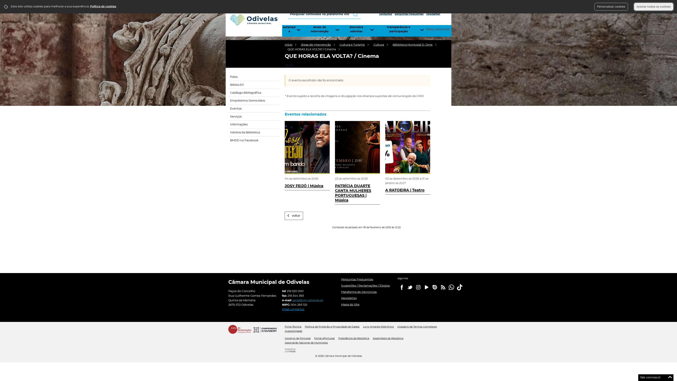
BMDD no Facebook (244, 140)
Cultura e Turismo (352, 44)
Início (288, 44)
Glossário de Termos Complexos (417, 327)
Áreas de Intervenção (319, 29)
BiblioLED (237, 84)
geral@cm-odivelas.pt (307, 300)
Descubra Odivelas (356, 29)
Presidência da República (353, 338)
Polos (234, 76)
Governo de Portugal (298, 338)
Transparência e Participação (398, 29)
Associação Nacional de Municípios (306, 343)
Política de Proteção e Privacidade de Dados (332, 327)
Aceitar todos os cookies (654, 6)
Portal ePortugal (324, 338)
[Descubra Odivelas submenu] (373, 30)
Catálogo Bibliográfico (245, 92)
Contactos (385, 14)
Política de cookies (103, 6)
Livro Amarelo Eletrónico (378, 327)
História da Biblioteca (245, 132)
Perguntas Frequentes (409, 14)
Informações (239, 124)
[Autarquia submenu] (300, 30)
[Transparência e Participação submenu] (424, 30)
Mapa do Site (350, 304)
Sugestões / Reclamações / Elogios (365, 285)
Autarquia (289, 29)
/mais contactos (293, 309)
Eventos (236, 108)
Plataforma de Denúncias (359, 292)
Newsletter (433, 14)
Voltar (296, 215)
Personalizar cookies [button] (611, 6)
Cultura (378, 44)
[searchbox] (324, 14)
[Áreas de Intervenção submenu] (339, 30)
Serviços (236, 116)
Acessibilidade (293, 331)
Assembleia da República (388, 338)
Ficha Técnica (293, 327)
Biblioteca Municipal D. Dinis (412, 44)
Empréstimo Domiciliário (247, 100)
